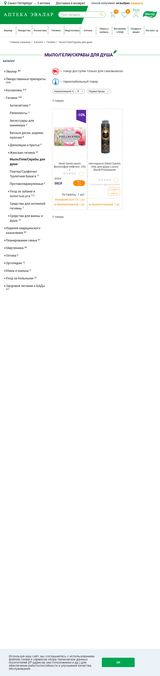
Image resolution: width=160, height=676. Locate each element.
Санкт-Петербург (20, 3)
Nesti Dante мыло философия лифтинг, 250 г (70, 166)
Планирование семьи (22, 240)
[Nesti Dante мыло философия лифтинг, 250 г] (69, 136)
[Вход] (136, 14)
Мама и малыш (104, 30)
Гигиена (56, 30)
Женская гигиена (23, 152)
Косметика (40, 30)
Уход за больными (20, 278)
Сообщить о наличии (114, 191)
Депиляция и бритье (25, 145)
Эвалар (8, 30)
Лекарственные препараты (26, 79)
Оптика (88, 30)
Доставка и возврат (70, 3)
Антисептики (19, 105)
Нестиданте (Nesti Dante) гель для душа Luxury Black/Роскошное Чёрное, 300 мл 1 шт (105, 167)
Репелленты (19, 113)
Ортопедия (14, 263)
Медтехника (72, 30)
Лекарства (24, 30)
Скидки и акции (136, 30)
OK (118, 662)
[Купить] (79, 183)
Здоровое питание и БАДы (25, 286)
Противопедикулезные (27, 184)
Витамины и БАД (120, 30)
